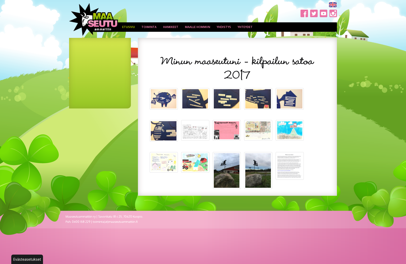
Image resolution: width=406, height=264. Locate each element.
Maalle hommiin (197, 27)
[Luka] (258, 130)
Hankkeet (170, 27)
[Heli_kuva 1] (227, 170)
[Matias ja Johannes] (290, 130)
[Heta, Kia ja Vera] (227, 130)
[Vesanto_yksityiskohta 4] (290, 99)
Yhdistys (224, 27)
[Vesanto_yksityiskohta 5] (164, 131)
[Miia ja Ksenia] (195, 162)
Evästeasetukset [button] (27, 259)
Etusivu (128, 27)
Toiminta (148, 27)
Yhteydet (245, 27)
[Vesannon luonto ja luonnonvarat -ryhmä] (164, 99)
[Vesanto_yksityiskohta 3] (258, 99)
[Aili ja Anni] (290, 166)
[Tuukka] (195, 130)
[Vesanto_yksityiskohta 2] (227, 99)
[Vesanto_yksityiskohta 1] (195, 99)
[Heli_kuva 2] (258, 170)
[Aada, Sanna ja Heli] (164, 162)
